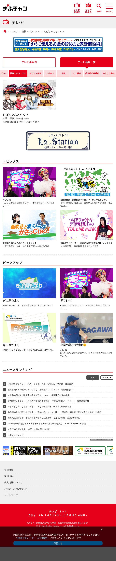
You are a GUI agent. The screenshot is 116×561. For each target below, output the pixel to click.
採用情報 (8, 476)
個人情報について (13, 482)
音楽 (63, 73)
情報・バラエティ (31, 31)
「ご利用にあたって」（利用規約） (31, 538)
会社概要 (8, 470)
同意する (58, 543)
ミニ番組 (77, 73)
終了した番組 (109, 73)
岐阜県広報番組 (92, 73)
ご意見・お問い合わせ (15, 489)
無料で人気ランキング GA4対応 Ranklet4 (101, 439)
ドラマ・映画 (35, 73)
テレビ (14, 31)
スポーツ (50, 73)
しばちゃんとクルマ (54, 31)
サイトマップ (11, 495)
